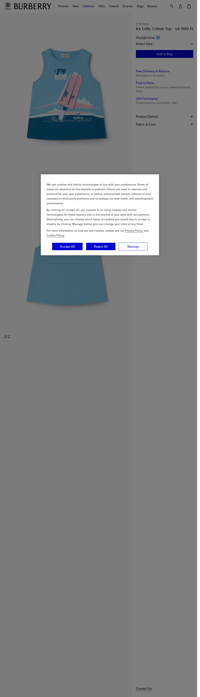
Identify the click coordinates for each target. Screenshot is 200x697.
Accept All (67, 246)
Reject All (101, 246)
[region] (100, 214)
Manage (133, 246)
